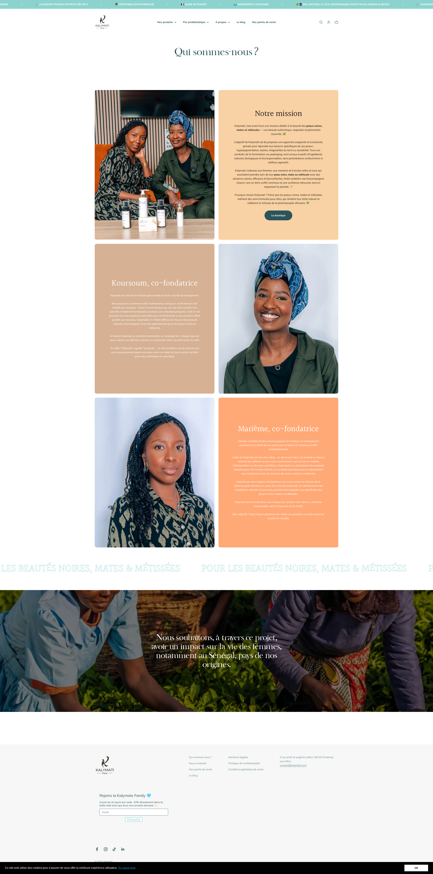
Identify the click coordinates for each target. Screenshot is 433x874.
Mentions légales (238, 757)
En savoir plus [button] (126, 867)
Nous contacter (198, 763)
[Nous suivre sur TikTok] (114, 849)
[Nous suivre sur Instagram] (105, 849)
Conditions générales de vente (246, 769)
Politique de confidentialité (244, 763)
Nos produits (165, 22)
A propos (220, 22)
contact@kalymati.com (293, 765)
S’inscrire (133, 819)
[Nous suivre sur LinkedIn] (123, 849)
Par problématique (194, 22)
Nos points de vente (264, 22)
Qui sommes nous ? (200, 757)
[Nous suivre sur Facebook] (97, 849)
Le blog (241, 22)
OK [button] (416, 868)
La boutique (278, 215)
